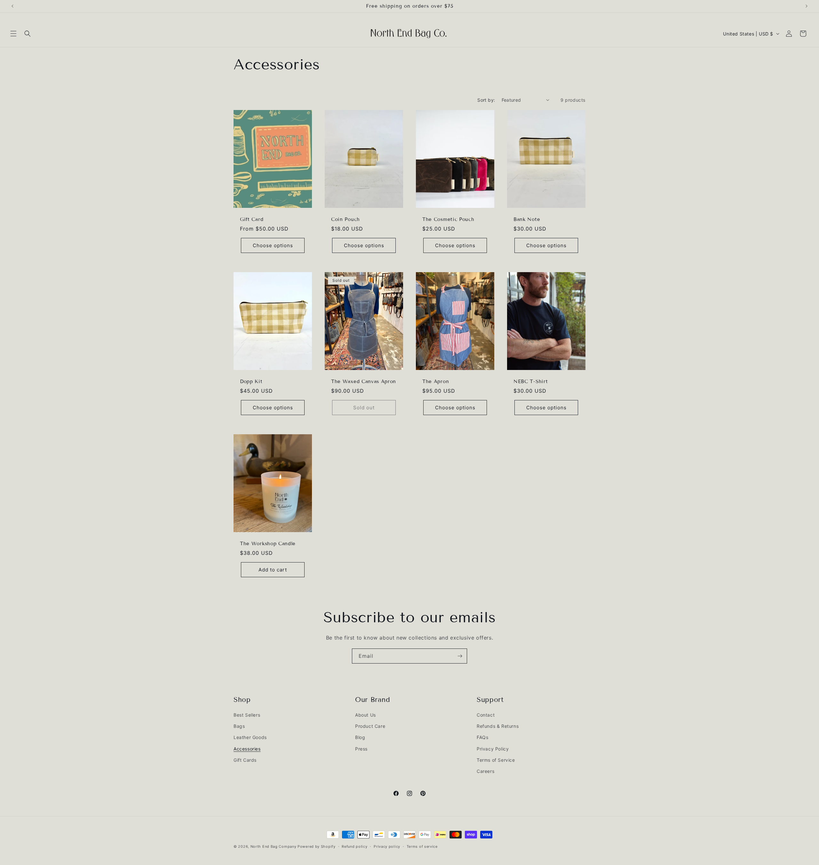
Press (361, 748)
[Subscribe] (460, 656)
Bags (239, 726)
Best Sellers (247, 715)
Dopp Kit (251, 381)
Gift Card (251, 219)
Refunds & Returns (498, 726)
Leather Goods (250, 737)
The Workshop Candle (268, 544)
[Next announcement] (806, 6)
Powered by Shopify (317, 846)
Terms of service (422, 846)
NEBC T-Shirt (530, 381)
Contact (486, 715)
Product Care (370, 726)
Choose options (273, 245)
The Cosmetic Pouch (448, 219)
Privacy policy (387, 846)
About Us (365, 715)
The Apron (435, 381)
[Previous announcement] (12, 6)
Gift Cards (245, 760)
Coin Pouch (345, 219)
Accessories (247, 748)
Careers (485, 771)
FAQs (482, 737)
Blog (360, 737)
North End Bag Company (273, 846)
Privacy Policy (493, 748)
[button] (13, 34)
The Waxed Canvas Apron (363, 381)
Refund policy (354, 846)
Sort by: (486, 100)
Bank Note (526, 219)
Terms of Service (496, 760)
